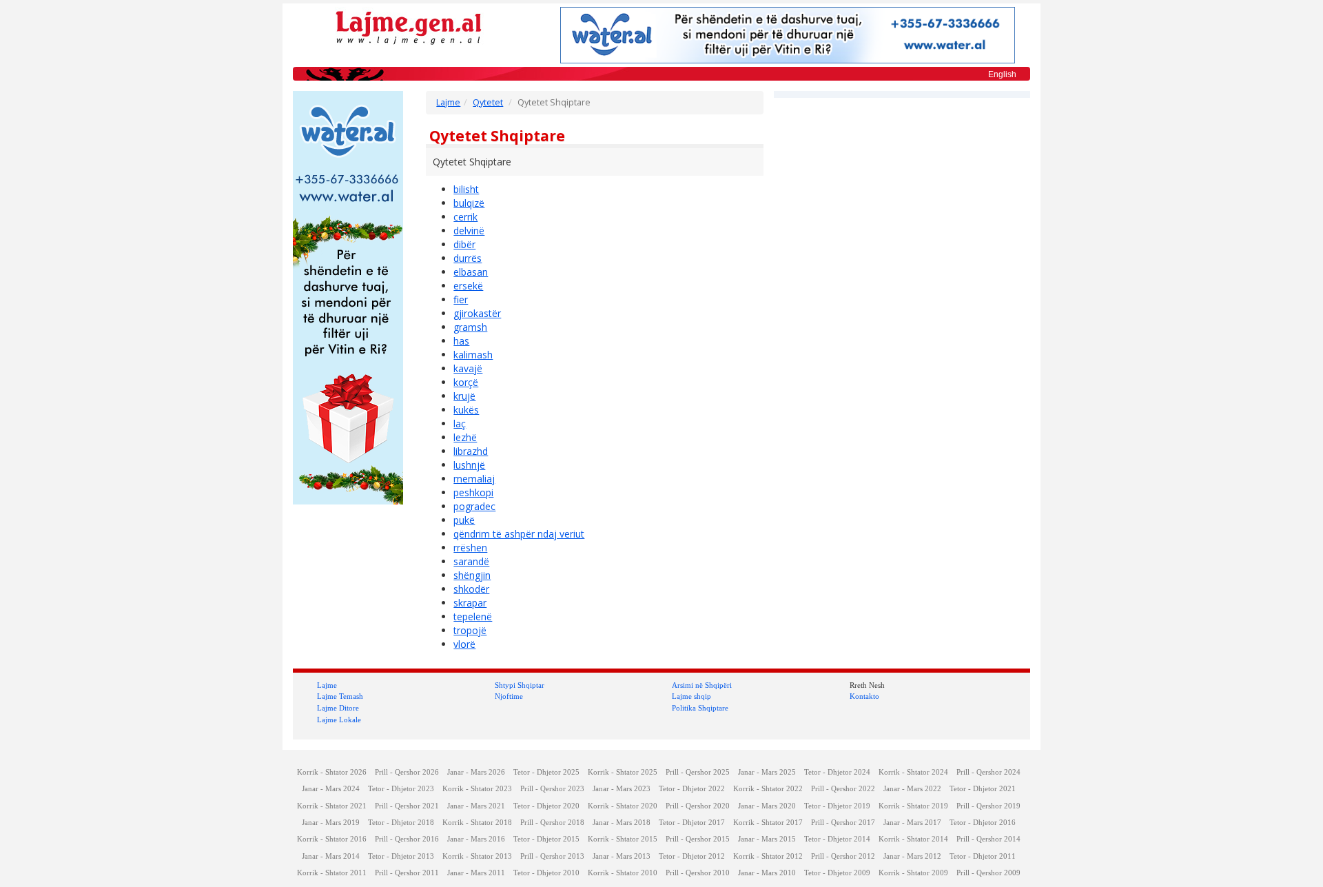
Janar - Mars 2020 (767, 806)
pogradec (474, 506)
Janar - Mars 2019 (331, 822)
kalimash (473, 354)
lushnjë (469, 464)
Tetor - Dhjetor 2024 (837, 772)
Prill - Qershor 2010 (698, 873)
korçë (465, 382)
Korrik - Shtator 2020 (622, 806)
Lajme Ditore (338, 708)
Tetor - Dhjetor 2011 (983, 856)
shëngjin (472, 575)
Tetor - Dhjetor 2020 (546, 806)
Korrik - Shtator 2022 (768, 789)
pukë (464, 520)
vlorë (464, 644)
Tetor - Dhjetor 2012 (692, 856)
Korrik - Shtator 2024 (913, 772)
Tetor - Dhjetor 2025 (546, 772)
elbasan (470, 271)
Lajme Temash (340, 696)
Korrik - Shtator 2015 (622, 839)
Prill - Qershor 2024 (988, 772)
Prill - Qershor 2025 (698, 772)
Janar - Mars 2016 (476, 839)
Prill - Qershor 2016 (407, 839)
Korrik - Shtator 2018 (477, 822)
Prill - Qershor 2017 (843, 822)
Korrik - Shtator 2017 (768, 822)
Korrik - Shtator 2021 (332, 806)
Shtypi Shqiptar (519, 685)
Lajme (448, 102)
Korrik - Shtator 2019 (913, 806)
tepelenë (472, 616)
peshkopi (473, 492)
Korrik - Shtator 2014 (913, 839)
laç (459, 423)
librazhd (470, 451)
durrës (467, 258)
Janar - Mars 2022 (912, 789)
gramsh (470, 327)
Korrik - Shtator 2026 (332, 772)
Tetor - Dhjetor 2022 (692, 789)
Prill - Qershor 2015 (698, 839)
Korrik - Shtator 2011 (332, 873)
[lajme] (408, 26)
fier (460, 299)
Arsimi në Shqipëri (702, 685)
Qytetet (488, 102)
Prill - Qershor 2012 (843, 856)
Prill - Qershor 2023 (552, 789)
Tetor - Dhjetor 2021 (983, 789)
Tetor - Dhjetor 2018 (401, 822)
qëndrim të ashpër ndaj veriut (518, 533)
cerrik (465, 216)
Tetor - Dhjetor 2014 (837, 839)
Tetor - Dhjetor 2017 (692, 822)
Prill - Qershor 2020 (698, 806)
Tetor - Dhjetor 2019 (837, 806)
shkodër (471, 588)
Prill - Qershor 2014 (988, 839)
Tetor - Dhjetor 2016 (983, 822)
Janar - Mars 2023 (621, 789)
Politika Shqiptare (700, 708)
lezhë (465, 437)
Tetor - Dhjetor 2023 (401, 789)
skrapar (469, 602)
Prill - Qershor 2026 (407, 772)
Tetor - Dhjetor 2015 (546, 839)
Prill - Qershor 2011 (407, 873)
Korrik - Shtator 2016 (332, 839)
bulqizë (468, 203)
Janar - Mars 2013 (621, 856)
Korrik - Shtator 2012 (768, 856)
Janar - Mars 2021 (476, 806)
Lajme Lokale (339, 719)
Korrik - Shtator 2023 (477, 789)
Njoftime (509, 696)
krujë (464, 395)
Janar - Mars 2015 (767, 839)
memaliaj (474, 478)
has (461, 340)
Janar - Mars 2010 (767, 873)
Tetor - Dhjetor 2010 (546, 873)
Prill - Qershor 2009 (988, 873)
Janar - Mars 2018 (621, 822)
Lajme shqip (691, 696)
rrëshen (470, 547)
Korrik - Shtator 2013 (477, 856)
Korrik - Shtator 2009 (913, 873)
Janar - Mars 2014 (331, 856)
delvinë (468, 230)
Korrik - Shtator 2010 (622, 873)
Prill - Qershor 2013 (552, 856)
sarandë (471, 561)
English (1002, 74)
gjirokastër (477, 313)
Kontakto (864, 696)
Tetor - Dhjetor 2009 (837, 873)
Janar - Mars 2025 (767, 772)
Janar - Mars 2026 (476, 772)
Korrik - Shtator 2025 (622, 772)
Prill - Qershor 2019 (988, 806)
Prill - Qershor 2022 (843, 789)
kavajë (467, 368)
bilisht (466, 189)
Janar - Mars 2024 (331, 789)
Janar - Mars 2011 (476, 873)
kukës (466, 409)
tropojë (469, 630)
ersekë (468, 285)
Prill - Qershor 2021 (407, 806)
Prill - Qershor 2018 (552, 822)
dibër (464, 244)
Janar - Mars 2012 (912, 856)
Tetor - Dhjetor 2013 (401, 856)
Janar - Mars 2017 (912, 822)
